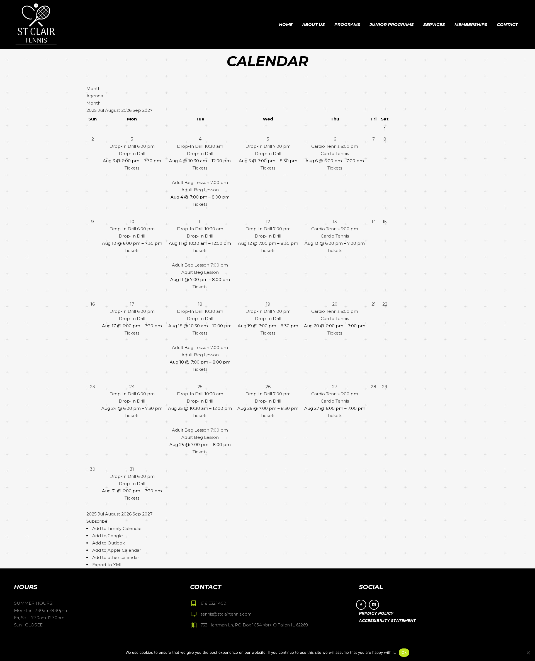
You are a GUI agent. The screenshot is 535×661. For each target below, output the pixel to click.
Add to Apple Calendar (116, 550)
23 (92, 386)
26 (268, 386)
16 (93, 304)
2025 (92, 110)
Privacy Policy (376, 613)
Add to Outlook (108, 543)
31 (132, 469)
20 (334, 304)
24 (132, 386)
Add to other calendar (115, 557)
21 (373, 304)
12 (268, 221)
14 (373, 221)
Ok (404, 652)
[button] (97, 521)
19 (268, 304)
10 (132, 221)
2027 (147, 110)
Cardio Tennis (335, 153)
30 (92, 469)
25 (200, 386)
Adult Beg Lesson (200, 189)
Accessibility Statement (387, 620)
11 (200, 221)
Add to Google (107, 535)
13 (335, 221)
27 (334, 386)
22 (384, 304)
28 (373, 386)
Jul (101, 110)
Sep (137, 110)
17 (132, 304)
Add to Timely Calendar (117, 528)
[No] (528, 652)
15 (385, 221)
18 (200, 304)
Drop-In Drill (132, 153)
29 (384, 386)
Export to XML (107, 564)
